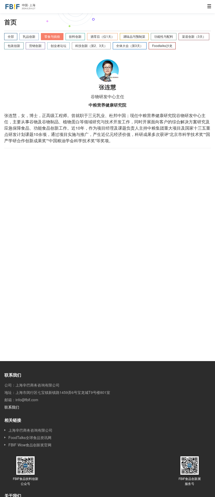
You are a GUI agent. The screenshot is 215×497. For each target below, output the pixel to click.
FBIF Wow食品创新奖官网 (29, 444)
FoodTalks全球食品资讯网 (29, 437)
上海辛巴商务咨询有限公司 (30, 430)
